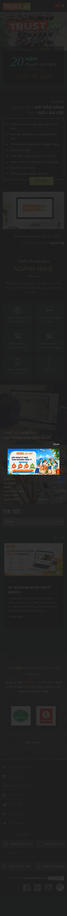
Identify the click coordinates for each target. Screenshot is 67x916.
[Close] (53, 444)
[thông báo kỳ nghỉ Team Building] (33, 461)
